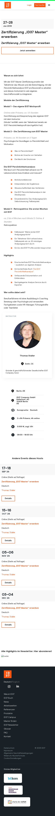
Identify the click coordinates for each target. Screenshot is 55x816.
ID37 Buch (8, 698)
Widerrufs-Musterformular (14, 756)
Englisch (16, 682)
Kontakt (7, 736)
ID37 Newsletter (11, 725)
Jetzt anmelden (27, 50)
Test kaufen (40, 5)
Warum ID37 (9, 694)
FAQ (6, 732)
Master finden (10, 721)
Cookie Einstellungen (12, 758)
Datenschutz (9, 748)
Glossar (7, 729)
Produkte (8, 713)
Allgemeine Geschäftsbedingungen (18, 753)
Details (8, 498)
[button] (50, 5)
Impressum (8, 750)
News (6, 702)
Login (29, 5)
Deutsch (7, 682)
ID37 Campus (10, 717)
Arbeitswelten (10, 705)
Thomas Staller (8, 490)
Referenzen (9, 709)
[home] (13, 5)
